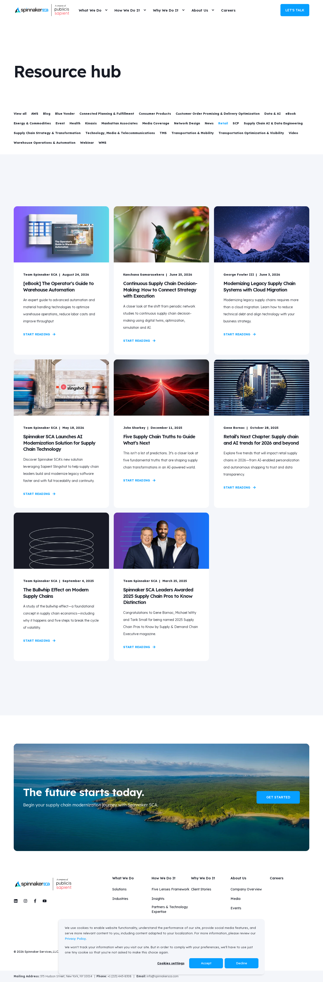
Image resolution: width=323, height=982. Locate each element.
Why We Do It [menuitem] (203, 878)
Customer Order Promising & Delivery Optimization (218, 113)
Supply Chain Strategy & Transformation (47, 133)
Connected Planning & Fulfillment (106, 113)
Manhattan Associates (119, 123)
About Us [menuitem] (238, 878)
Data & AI (272, 113)
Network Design (187, 123)
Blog (46, 113)
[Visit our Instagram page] (25, 901)
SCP (236, 123)
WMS (102, 142)
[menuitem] (106, 10)
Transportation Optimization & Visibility (251, 133)
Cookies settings (170, 963)
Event (60, 123)
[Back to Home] (42, 10)
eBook (290, 113)
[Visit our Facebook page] (35, 901)
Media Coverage (155, 123)
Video (293, 133)
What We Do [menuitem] (123, 878)
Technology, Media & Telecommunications (120, 133)
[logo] (43, 884)
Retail (223, 123)
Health (75, 123)
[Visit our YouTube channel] (43, 901)
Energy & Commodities (32, 123)
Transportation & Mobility (192, 133)
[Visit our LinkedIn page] (17, 901)
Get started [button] (278, 797)
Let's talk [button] (294, 10)
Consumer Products (155, 113)
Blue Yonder (65, 113)
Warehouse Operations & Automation (44, 142)
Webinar (87, 142)
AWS (34, 113)
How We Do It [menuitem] (163, 878)
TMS (163, 133)
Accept (206, 963)
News (209, 123)
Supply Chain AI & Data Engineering (273, 123)
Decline (241, 963)
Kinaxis (91, 123)
